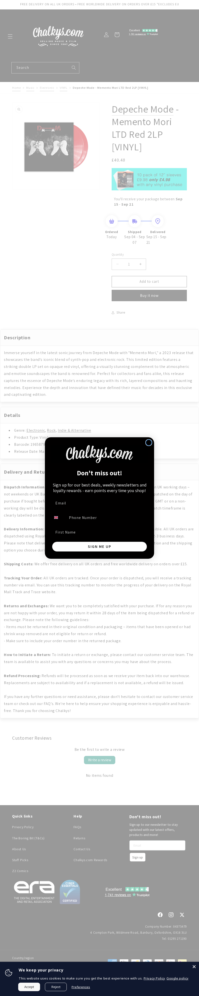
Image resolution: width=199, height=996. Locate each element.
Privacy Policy (154, 978)
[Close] (194, 966)
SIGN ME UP (99, 546)
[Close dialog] (149, 442)
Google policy (177, 978)
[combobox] (58, 517)
